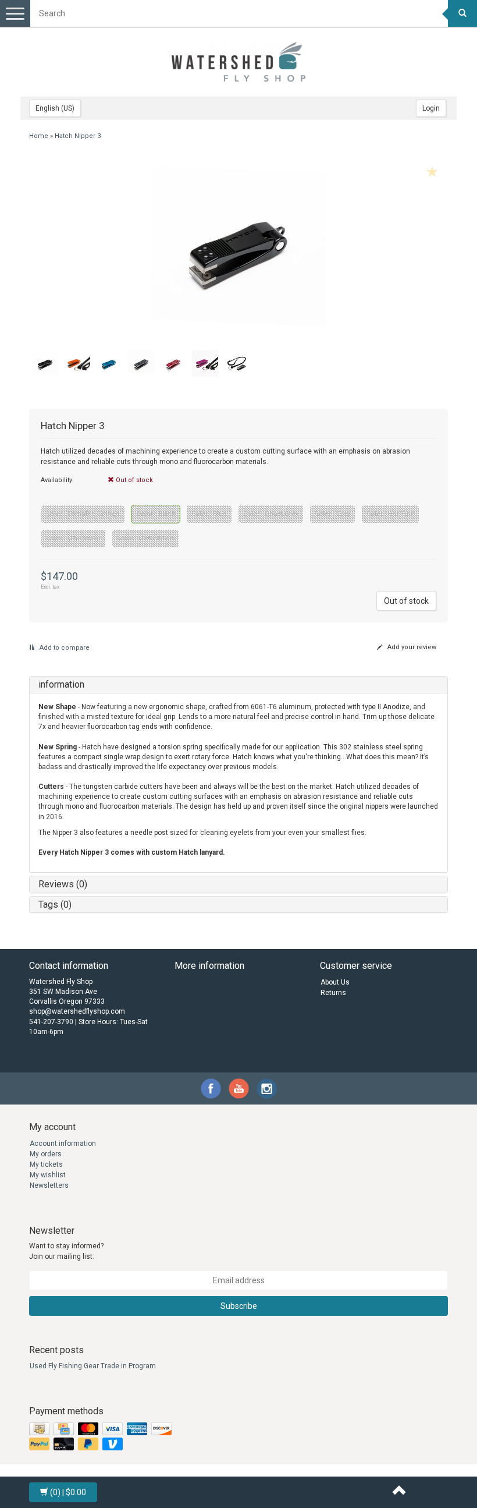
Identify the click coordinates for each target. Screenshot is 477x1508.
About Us (335, 982)
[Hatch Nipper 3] (238, 248)
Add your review (411, 647)
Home (38, 136)
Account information (63, 1143)
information (61, 684)
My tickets (46, 1164)
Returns (333, 993)
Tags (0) (55, 904)
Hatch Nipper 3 (78, 136)
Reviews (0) (62, 884)
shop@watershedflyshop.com (77, 1011)
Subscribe (238, 1306)
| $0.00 (68, 1492)
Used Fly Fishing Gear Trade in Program (93, 1366)
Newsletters (49, 1185)
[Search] (462, 13)
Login (431, 108)
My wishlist (48, 1175)
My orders (46, 1154)
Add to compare (64, 648)
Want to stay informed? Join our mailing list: (66, 1251)
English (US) (54, 108)
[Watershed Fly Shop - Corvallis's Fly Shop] (238, 62)
